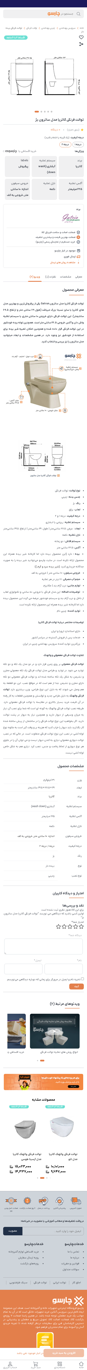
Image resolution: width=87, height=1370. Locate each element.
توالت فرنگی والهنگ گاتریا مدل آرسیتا (27, 1156)
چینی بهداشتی (48, 28)
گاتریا (51, 796)
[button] (42, 1060)
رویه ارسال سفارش (28, 1257)
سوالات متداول (71, 1269)
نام (79, 960)
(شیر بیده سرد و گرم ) (48, 566)
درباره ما (74, 1257)
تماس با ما (73, 1251)
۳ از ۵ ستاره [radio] (69, 926)
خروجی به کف (25, 836)
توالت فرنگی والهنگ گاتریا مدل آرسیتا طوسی (63, 1156)
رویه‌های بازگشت (29, 1263)
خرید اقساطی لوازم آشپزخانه (23, 1251)
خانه (82, 28)
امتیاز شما (78, 922)
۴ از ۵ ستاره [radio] (64, 926)
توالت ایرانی (59, 1282)
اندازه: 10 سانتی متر (44, 836)
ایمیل (37, 960)
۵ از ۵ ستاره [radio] (58, 926)
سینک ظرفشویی (18, 1282)
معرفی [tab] (78, 277)
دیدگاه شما (75, 935)
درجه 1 (51, 846)
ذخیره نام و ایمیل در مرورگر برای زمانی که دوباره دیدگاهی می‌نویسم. (43, 979)
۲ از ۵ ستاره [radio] (75, 926)
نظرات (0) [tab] (50, 277)
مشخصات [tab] (65, 277)
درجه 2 (43, 846)
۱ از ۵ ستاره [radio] (81, 926)
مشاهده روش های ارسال (62, 262)
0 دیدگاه (55, 129)
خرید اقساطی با (27, 151)
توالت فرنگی (31, 28)
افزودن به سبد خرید (63, 1353)
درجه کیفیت (77, 137)
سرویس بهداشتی (67, 28)
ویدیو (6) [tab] (35, 277)
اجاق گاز (76, 1282)
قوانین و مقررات (70, 1263)
